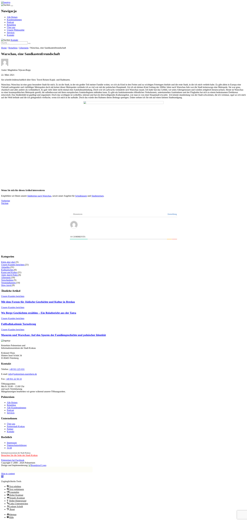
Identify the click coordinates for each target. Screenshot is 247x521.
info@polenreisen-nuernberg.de (22, 374)
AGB (9, 448)
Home (4, 48)
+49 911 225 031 (17, 369)
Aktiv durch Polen (9, 275)
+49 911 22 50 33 (14, 379)
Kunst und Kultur (9, 272)
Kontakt (10, 35)
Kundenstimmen (14, 19)
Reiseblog (11, 25)
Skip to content (8, 473)
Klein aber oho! (8, 262)
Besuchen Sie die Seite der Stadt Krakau (19, 455)
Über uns (11, 27)
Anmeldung (172, 214)
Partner (10, 429)
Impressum (12, 442)
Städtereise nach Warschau (39, 196)
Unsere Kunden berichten (13, 264)
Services (10, 32)
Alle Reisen (12, 17)
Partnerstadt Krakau (16, 426)
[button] (2, 476)
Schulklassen (81, 196)
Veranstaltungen (8, 282)
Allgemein (23, 48)
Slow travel (6, 285)
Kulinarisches (7, 270)
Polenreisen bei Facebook (12, 460)
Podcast (10, 22)
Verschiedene (7, 280)
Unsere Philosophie (15, 30)
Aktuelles (5, 267)
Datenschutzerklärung (17, 445)
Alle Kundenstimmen (16, 407)
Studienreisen (97, 196)
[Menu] (12, 5)
